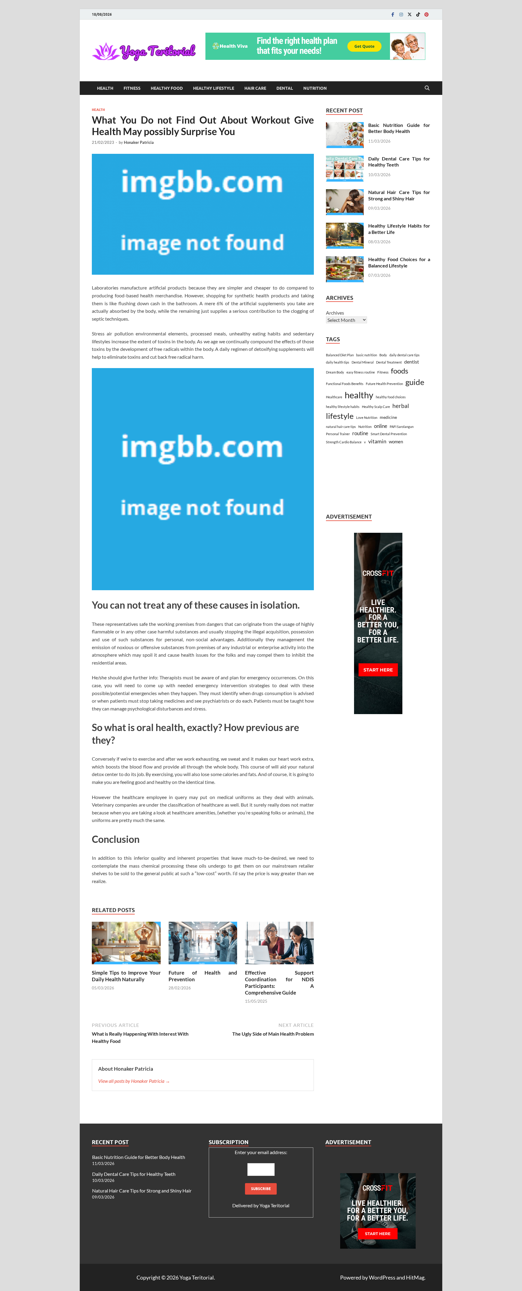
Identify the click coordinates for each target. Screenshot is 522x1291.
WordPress (382, 1277)
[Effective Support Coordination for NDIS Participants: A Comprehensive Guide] (279, 945)
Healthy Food (167, 88)
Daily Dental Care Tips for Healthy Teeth (134, 1174)
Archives (335, 312)
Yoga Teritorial (274, 1205)
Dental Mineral (363, 362)
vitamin (377, 441)
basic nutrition (366, 355)
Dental (284, 88)
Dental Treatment (389, 362)
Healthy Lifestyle (213, 88)
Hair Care (255, 88)
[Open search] (427, 88)
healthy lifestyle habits (342, 407)
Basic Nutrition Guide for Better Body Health (399, 128)
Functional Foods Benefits (344, 384)
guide (414, 382)
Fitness (132, 88)
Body (383, 355)
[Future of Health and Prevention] (203, 945)
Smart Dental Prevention (389, 434)
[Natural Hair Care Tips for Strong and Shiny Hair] (345, 193)
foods (399, 370)
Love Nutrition (366, 417)
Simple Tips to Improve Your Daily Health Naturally (126, 975)
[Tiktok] (418, 14)
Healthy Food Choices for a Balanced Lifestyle (399, 262)
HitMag (415, 1277)
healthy (359, 395)
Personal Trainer (338, 434)
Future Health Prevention (384, 384)
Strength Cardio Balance (344, 442)
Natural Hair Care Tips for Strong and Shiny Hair (399, 195)
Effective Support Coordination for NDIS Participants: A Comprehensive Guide (279, 982)
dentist (411, 361)
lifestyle (340, 416)
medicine (388, 417)
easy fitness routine (360, 372)
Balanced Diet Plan (340, 355)
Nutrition (315, 88)
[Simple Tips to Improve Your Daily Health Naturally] (126, 945)
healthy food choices (391, 397)
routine (360, 433)
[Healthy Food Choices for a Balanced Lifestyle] (345, 260)
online (380, 426)
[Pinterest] (426, 14)
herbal (400, 405)
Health (105, 88)
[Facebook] (392, 14)
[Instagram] (401, 14)
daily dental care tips (404, 355)
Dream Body (335, 372)
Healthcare (334, 397)
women (396, 441)
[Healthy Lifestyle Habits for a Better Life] (345, 226)
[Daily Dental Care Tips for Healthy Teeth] (345, 159)
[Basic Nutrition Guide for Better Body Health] (345, 125)
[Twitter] (409, 14)
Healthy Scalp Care (376, 407)
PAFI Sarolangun (402, 427)
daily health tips (337, 362)
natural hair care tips (341, 427)
